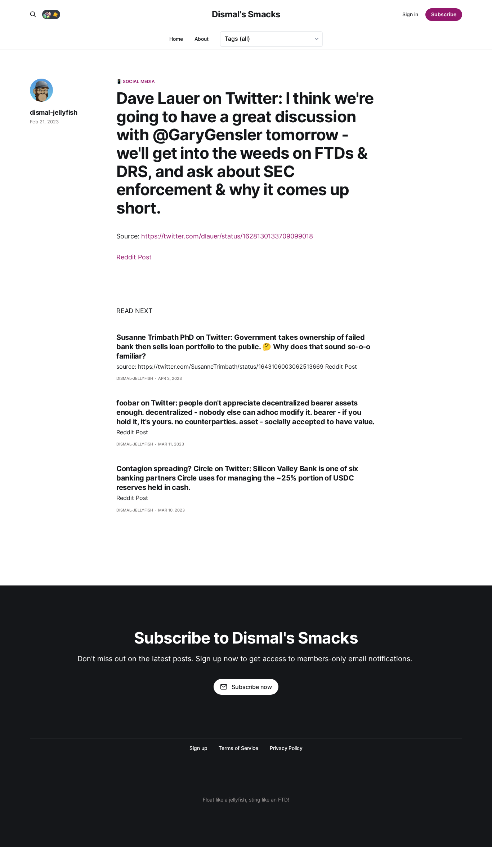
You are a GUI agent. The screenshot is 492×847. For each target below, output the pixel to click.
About (201, 39)
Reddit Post (134, 257)
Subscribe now (252, 686)
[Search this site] (33, 14)
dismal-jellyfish (53, 112)
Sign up (198, 748)
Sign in (410, 14)
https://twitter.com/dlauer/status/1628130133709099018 (227, 236)
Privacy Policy (286, 748)
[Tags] (271, 39)
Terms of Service (238, 748)
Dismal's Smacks (246, 14)
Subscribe (443, 14)
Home (176, 39)
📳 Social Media (135, 81)
